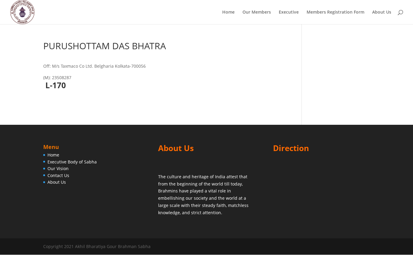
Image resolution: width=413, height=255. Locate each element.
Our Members (256, 12)
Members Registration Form (335, 12)
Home (228, 12)
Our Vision (58, 168)
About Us (381, 12)
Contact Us (58, 175)
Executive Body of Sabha (72, 162)
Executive (289, 12)
